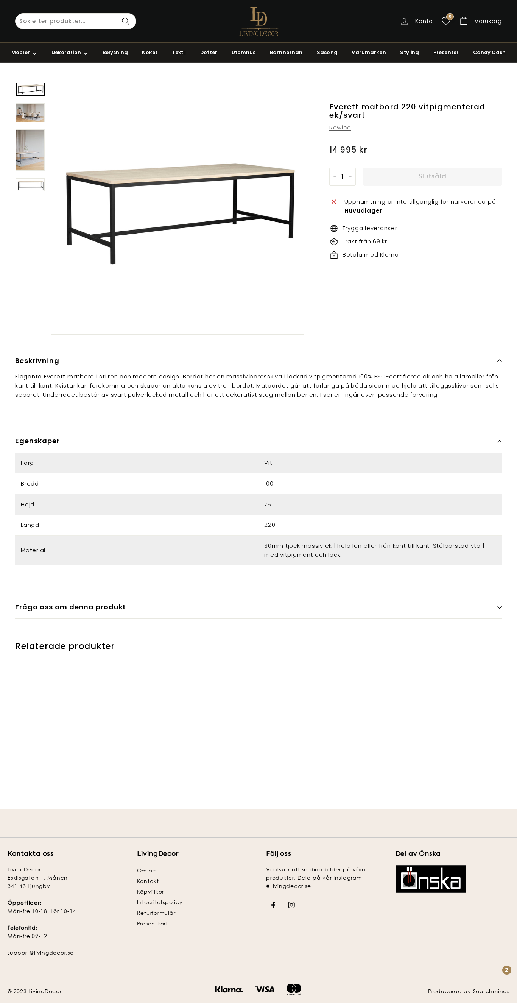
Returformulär (156, 912)
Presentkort (152, 923)
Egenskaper (37, 440)
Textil (179, 52)
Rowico (340, 127)
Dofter (208, 52)
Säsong (327, 52)
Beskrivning (37, 360)
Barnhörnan (286, 52)
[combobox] (75, 21)
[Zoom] (177, 208)
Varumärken (369, 52)
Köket (149, 52)
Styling (409, 52)
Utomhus (244, 52)
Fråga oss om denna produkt (70, 607)
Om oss (147, 870)
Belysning (115, 52)
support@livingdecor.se (41, 952)
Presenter (446, 52)
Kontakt (148, 881)
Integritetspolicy (160, 902)
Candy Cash (489, 52)
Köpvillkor (150, 891)
